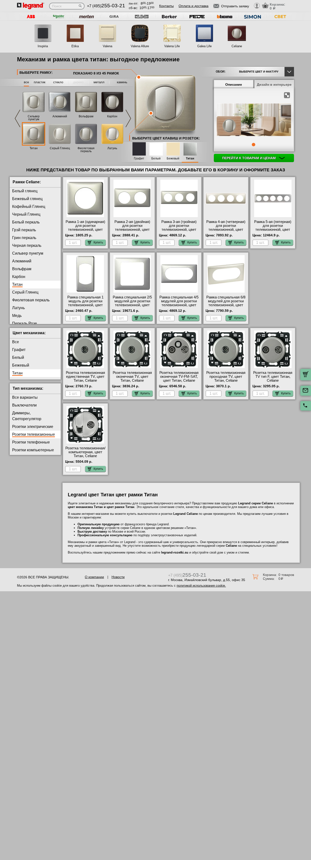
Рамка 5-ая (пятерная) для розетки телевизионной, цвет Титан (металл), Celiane (272, 227)
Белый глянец (24, 191)
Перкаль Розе (24, 323)
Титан (34, 148)
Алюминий (59, 116)
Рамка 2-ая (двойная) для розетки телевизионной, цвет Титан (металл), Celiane (132, 227)
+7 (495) (106, 6)
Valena (107, 46)
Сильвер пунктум (34, 118)
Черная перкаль (26, 245)
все (26, 82)
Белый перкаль (26, 222)
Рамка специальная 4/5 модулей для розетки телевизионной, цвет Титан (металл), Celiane (179, 303)
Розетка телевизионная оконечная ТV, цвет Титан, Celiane (132, 376)
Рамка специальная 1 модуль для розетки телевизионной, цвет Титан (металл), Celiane (85, 303)
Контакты (166, 6)
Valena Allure (140, 46)
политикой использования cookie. (201, 585)
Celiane (237, 46)
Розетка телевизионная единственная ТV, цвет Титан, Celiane (85, 376)
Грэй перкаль (24, 230)
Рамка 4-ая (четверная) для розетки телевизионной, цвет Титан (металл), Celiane (225, 227)
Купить (98, 242)
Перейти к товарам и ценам (249, 158)
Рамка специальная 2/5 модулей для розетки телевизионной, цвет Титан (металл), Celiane (132, 303)
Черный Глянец (26, 214)
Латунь (112, 148)
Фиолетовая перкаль (86, 150)
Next (128, 118)
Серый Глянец (60, 148)
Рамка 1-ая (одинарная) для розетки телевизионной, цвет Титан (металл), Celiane (85, 227)
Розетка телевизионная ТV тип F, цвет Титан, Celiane (272, 376)
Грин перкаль (24, 238)
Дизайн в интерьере (274, 84)
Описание (233, 84)
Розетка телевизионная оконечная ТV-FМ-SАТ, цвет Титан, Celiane (179, 376)
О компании (94, 577)
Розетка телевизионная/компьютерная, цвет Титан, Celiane (85, 452)
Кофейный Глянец (28, 206)
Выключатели (24, 405)
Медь (17, 316)
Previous (17, 118)
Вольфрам (86, 116)
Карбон (112, 116)
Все (15, 342)
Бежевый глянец (27, 199)
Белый (156, 158)
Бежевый (173, 158)
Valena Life (172, 46)
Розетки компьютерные (33, 450)
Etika (75, 46)
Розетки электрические (32, 427)
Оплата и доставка (193, 6)
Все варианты (25, 397)
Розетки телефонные (31, 442)
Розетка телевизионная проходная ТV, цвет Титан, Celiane (225, 376)
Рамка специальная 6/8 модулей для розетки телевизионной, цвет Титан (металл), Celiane (225, 303)
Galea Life (204, 46)
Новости (118, 577)
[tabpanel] (254, 120)
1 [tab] (253, 144)
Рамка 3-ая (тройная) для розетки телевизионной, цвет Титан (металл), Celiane (179, 227)
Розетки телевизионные (33, 434)
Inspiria (43, 46)
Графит (139, 158)
